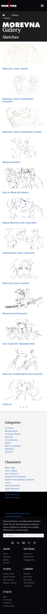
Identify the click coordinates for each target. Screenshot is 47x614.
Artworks (9, 428)
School (7, 568)
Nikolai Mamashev (13, 516)
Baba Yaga (10, 467)
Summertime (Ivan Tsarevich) (19, 253)
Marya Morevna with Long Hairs (20, 222)
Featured (9, 437)
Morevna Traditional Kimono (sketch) (23, 374)
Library (28, 568)
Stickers (9, 452)
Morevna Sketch (11, 162)
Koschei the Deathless (15, 476)
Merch (8, 443)
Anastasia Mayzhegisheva (17, 513)
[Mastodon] (34, 543)
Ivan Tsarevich (12, 473)
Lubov (8, 482)
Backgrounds (11, 431)
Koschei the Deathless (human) (19, 479)
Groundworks (11, 440)
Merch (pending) (13, 446)
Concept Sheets (12, 434)
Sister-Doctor (11, 491)
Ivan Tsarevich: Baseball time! (18, 343)
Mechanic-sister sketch (15, 68)
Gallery (15, 15)
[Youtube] (23, 543)
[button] (42, 5)
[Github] (29, 543)
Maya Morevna (12, 488)
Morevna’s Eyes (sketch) (16, 283)
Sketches (9, 449)
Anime (7, 18)
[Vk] (18, 543)
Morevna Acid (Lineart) (15, 313)
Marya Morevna (12, 485)
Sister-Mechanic (12, 494)
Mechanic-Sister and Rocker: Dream (22, 132)
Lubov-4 (7, 404)
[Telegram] (12, 543)
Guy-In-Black (11, 470)
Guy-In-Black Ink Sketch (16, 192)
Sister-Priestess (12, 497)
